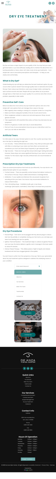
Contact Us (19, 296)
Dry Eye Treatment (28, 402)
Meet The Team (20, 286)
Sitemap (52, 465)
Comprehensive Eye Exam (28, 395)
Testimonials (20, 291)
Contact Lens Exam (28, 397)
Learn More (28, 313)
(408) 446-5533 (28, 425)
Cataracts (28, 404)
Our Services (19, 282)
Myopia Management (28, 399)
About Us (19, 277)
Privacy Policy (45, 465)
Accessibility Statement (34, 465)
